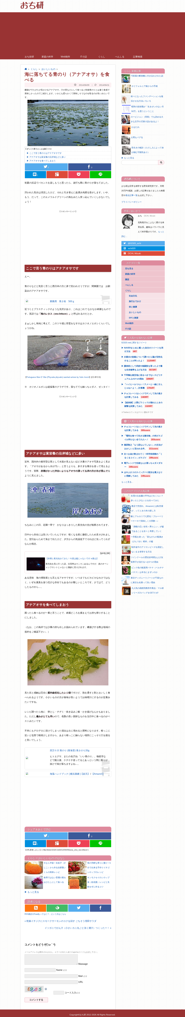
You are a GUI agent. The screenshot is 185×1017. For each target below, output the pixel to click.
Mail (80, 976)
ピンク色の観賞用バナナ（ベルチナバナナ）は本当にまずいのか (147, 569)
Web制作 (65, 56)
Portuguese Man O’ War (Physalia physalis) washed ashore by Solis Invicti (57, 377)
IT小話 (83, 56)
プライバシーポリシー (131, 202)
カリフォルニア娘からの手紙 (144, 86)
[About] (128, 221)
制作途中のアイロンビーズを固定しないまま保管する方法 (147, 549)
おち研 (83, 1015)
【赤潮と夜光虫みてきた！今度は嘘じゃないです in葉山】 (72, 558)
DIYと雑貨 (133, 318)
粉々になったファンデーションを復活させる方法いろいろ (147, 98)
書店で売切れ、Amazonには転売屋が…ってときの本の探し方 (147, 508)
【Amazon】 (98, 774)
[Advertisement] (92, 32)
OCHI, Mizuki (132, 253)
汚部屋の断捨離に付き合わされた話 (147, 76)
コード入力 (70, 992)
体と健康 (133, 307)
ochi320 (129, 248)
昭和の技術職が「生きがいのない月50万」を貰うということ (147, 108)
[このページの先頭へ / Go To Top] (181, 1012)
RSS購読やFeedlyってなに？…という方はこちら (45, 914)
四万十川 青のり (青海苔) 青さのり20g (69, 750)
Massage (83, 964)
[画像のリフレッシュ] (46, 988)
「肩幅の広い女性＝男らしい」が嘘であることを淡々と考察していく (147, 528)
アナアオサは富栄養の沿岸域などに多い (47, 157)
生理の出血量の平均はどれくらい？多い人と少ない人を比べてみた (147, 498)
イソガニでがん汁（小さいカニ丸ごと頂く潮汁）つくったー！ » (78, 928)
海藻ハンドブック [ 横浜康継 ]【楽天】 (70, 774)
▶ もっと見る (32, 892)
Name (59, 970)
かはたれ (135, 127)
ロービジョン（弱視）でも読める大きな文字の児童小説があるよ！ (147, 119)
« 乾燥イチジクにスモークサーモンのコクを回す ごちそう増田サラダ (60, 921)
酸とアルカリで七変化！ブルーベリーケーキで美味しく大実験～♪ (147, 518)
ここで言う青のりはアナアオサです (45, 153)
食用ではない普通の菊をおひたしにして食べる (55, 879)
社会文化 (133, 296)
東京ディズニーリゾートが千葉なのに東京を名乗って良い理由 (147, 580)
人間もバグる (137, 137)
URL (80, 982)
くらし (101, 56)
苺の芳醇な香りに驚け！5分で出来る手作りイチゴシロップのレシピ (99, 867)
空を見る (129, 268)
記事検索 (137, 56)
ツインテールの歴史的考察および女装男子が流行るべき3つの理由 (147, 559)
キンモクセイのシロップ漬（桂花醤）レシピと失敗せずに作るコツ (98, 882)
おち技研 (29, 56)
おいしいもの (48, 69)
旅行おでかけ (135, 301)
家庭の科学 (47, 56)
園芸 (127, 279)
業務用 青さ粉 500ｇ (62, 301)
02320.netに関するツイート (134, 342)
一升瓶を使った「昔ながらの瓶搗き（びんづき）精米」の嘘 (147, 539)
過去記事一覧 (131, 195)
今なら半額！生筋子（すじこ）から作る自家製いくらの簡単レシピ (55, 867)
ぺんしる (119, 56)
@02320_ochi (132, 243)
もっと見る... (127, 482)
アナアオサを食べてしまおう (42, 161)
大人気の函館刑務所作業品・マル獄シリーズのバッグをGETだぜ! (147, 590)
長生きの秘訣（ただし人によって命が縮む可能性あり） (147, 149)
